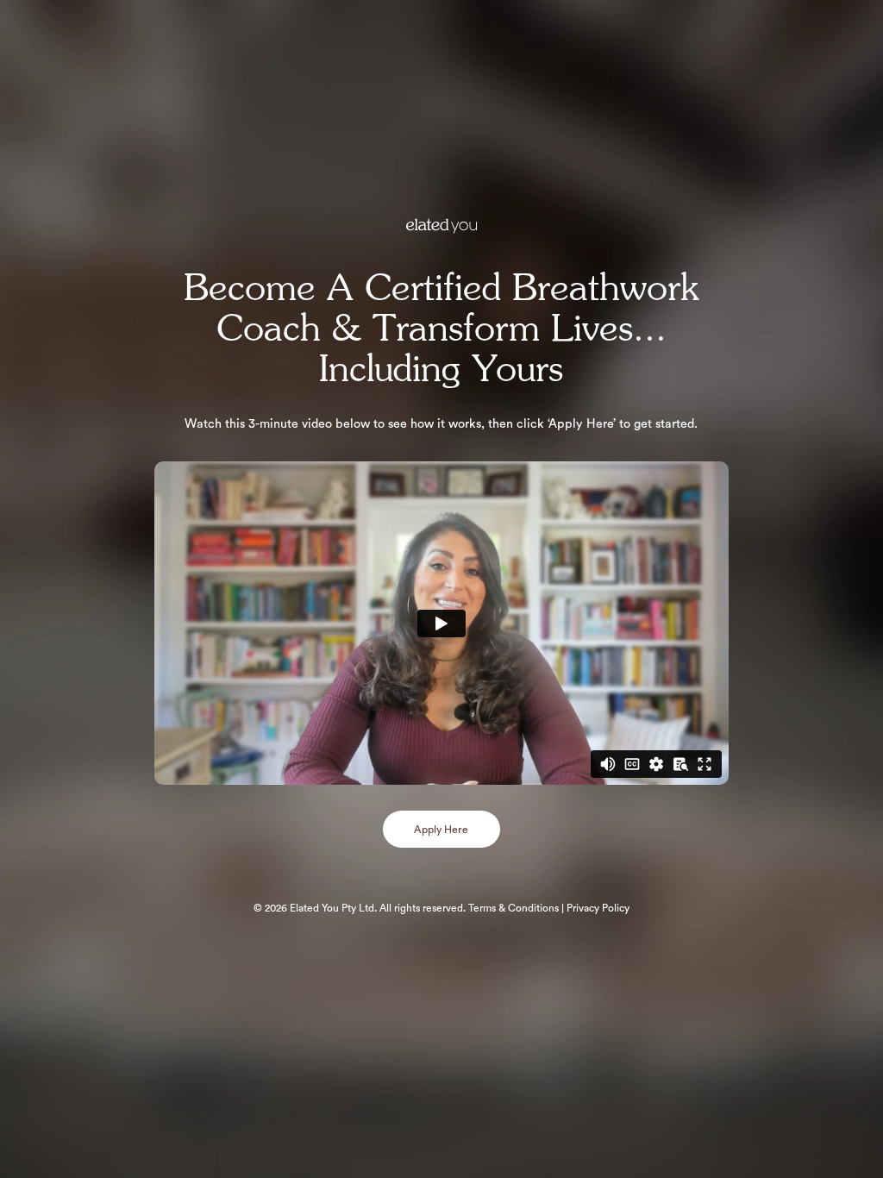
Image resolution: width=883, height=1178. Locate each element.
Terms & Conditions (513, 908)
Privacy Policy (596, 908)
